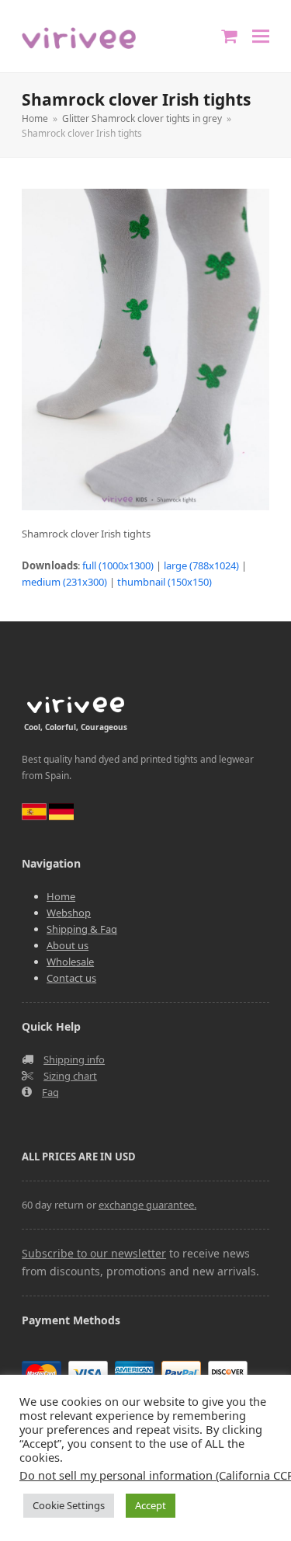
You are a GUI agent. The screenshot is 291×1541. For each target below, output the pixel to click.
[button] (260, 36)
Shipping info (74, 1059)
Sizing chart (70, 1076)
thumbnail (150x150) (164, 582)
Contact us (71, 978)
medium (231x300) (64, 582)
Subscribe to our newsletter (94, 1253)
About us (67, 945)
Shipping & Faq (82, 929)
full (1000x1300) (118, 565)
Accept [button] (150, 1505)
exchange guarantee (146, 1205)
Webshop (69, 913)
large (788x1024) (201, 565)
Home (61, 896)
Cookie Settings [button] (69, 1505)
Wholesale (70, 962)
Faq (50, 1092)
